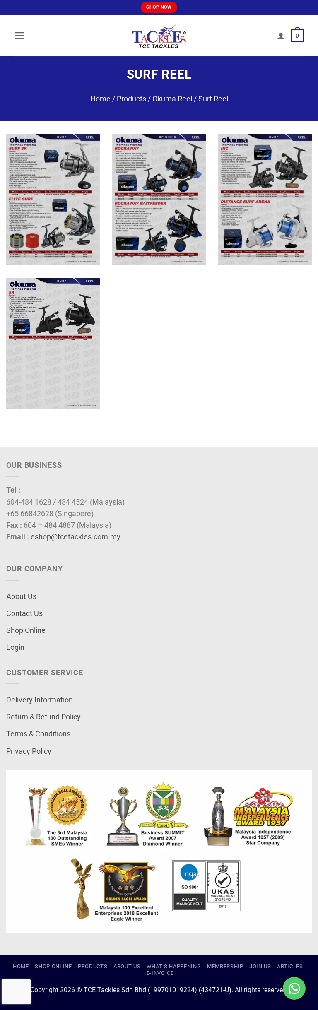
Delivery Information (39, 700)
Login (15, 647)
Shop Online (26, 630)
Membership (225, 966)
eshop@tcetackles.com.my (75, 537)
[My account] (281, 35)
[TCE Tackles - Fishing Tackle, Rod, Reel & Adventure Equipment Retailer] (159, 35)
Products (131, 99)
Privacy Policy (28, 751)
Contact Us (24, 613)
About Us (21, 596)
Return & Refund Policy (43, 717)
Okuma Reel (172, 99)
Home (100, 99)
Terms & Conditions (38, 734)
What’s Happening (174, 966)
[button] (19, 35)
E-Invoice (160, 973)
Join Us (260, 966)
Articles (290, 966)
